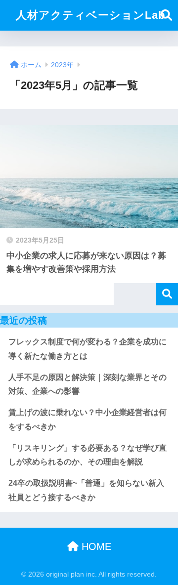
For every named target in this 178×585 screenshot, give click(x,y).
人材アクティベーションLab (90, 15)
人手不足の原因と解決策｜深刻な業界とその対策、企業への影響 (87, 384)
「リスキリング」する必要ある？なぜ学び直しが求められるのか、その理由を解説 (87, 455)
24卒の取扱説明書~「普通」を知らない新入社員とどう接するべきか (86, 490)
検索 (167, 294)
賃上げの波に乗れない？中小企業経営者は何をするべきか (87, 419)
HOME (95, 546)
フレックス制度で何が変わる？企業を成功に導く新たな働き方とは (87, 348)
